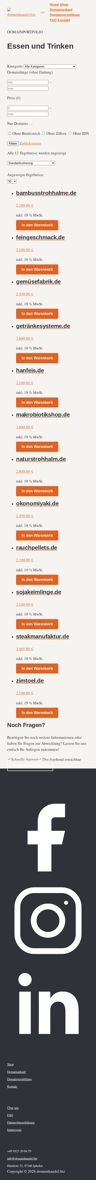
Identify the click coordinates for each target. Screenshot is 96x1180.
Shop (64, 4)
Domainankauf (61, 10)
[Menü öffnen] (42, 12)
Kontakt (64, 20)
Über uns (13, 1108)
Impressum (14, 1130)
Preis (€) (14, 97)
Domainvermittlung (65, 15)
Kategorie (15, 66)
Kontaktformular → (30, 765)
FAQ (53, 20)
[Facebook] (48, 876)
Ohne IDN (80, 133)
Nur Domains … (20, 123)
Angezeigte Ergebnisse (25, 174)
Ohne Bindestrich (26, 133)
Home (54, 4)
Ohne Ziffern (56, 133)
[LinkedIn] (48, 1042)
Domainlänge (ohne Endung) (30, 72)
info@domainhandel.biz (22, 1158)
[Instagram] (48, 959)
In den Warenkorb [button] (37, 225)
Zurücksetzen (30, 143)
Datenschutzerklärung (21, 1122)
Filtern (13, 143)
